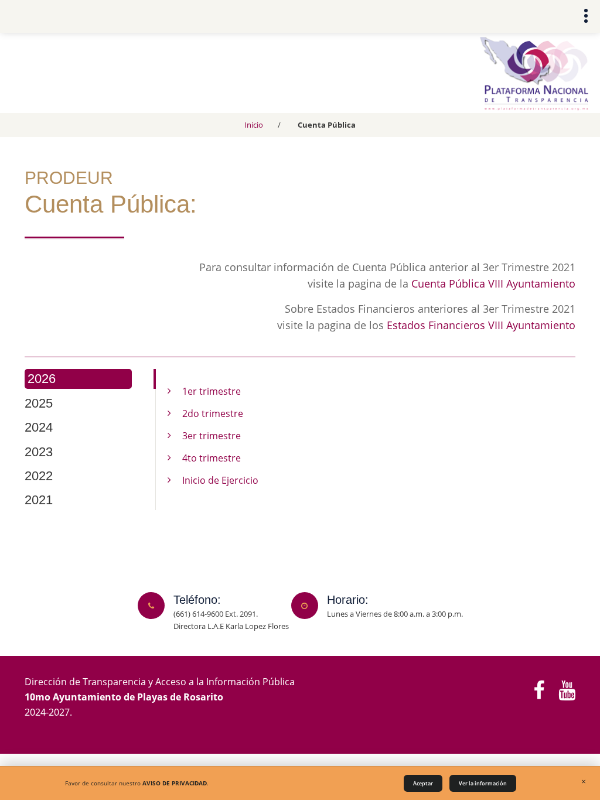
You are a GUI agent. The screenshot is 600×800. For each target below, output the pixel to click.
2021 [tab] (39, 500)
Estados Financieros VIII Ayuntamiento (481, 325)
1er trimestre (211, 391)
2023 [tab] (39, 452)
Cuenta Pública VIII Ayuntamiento (493, 283)
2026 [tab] (42, 378)
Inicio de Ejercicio (220, 480)
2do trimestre (212, 413)
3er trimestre (211, 435)
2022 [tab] (39, 476)
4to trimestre (211, 458)
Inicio (253, 124)
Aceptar (423, 783)
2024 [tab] (39, 427)
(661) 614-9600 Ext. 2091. (215, 613)
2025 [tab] (39, 403)
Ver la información (483, 783)
